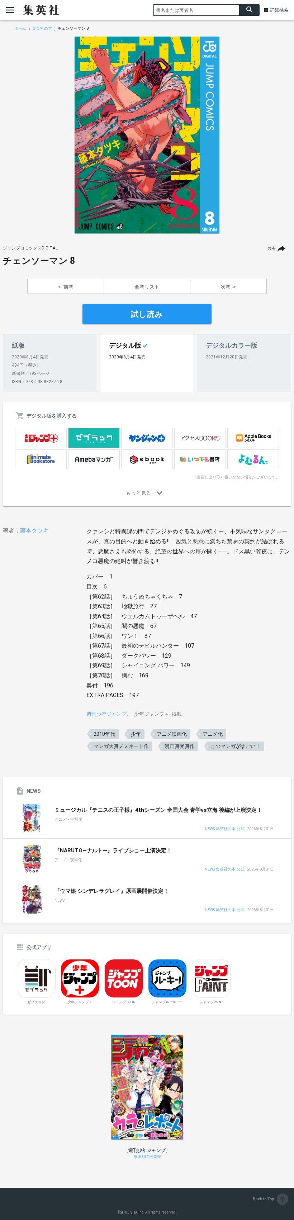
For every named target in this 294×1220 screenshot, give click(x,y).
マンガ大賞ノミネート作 (121, 746)
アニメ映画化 (172, 734)
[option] (147, 135)
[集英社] (41, 10)
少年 (136, 734)
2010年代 (104, 734)
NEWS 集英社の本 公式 (225, 829)
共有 (271, 248)
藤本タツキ (34, 530)
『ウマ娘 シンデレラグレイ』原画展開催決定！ (111, 891)
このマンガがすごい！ (235, 746)
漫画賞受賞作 (180, 746)
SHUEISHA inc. (132, 1212)
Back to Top (270, 1199)
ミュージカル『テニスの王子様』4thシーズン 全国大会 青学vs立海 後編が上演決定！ (158, 810)
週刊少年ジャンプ (106, 714)
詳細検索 (279, 10)
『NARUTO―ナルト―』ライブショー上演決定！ (113, 850)
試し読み (147, 314)
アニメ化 (213, 734)
